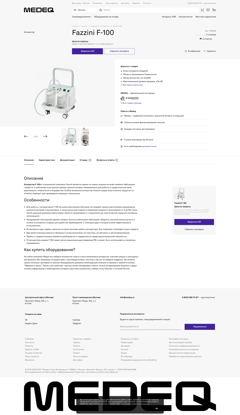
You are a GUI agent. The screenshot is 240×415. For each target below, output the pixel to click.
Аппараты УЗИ (169, 17)
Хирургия (93, 26)
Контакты (147, 3)
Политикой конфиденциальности (135, 404)
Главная (75, 26)
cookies (103, 400)
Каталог (84, 26)
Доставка (125, 3)
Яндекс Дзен (31, 324)
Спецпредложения (81, 17)
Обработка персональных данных (185, 357)
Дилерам (125, 346)
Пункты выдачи (80, 357)
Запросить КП (87, 51)
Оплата (76, 346)
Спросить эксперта (119, 51)
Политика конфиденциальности (184, 346)
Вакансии (29, 360)
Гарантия (136, 3)
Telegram (76, 324)
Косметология (185, 17)
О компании (97, 3)
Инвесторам (127, 343)
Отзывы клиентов (33, 353)
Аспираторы (105, 26)
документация (149, 146)
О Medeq (29, 339)
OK (157, 408)
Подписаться (199, 327)
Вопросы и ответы (130, 339)
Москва (81, 3)
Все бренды (126, 357)
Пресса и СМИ (32, 350)
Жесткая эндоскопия (206, 17)
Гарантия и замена (82, 339)
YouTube (76, 320)
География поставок (178, 339)
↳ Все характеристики (132, 85)
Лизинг (76, 353)
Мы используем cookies (180, 343)
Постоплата (78, 350)
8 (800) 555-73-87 (195, 3)
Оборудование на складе (106, 17)
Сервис (76, 343)
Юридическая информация (182, 353)
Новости (29, 346)
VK (26, 320)
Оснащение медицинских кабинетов (138, 360)
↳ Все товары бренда (131, 103)
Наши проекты (112, 3)
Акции (124, 353)
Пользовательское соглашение (184, 350)
